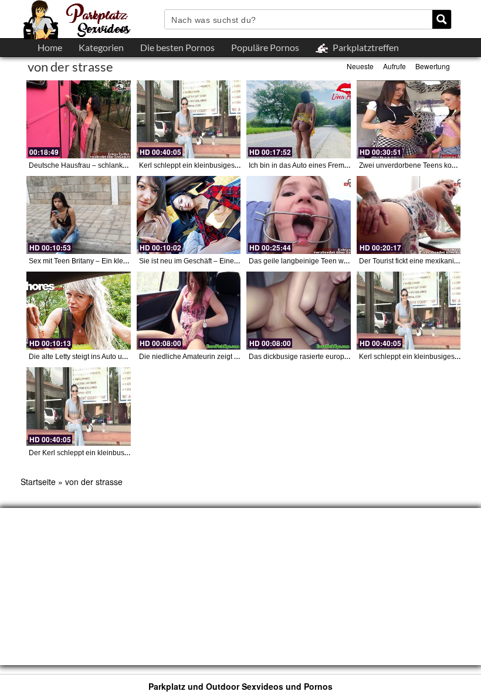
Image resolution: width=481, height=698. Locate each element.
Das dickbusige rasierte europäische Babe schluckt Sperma (344, 357)
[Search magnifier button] (441, 19)
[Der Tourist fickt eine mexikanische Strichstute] (409, 215)
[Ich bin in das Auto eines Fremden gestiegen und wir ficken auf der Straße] (298, 119)
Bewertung (432, 66)
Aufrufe (394, 66)
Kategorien (101, 47)
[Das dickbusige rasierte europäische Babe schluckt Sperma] (298, 311)
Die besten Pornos (177, 47)
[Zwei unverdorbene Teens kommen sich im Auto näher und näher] (409, 119)
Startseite (38, 481)
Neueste (360, 66)
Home (50, 47)
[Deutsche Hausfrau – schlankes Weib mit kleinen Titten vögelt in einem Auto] (78, 119)
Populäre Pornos (265, 47)
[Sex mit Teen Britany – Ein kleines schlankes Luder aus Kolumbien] (78, 215)
